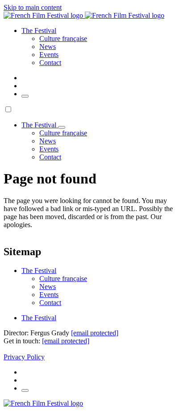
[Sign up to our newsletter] (25, 96)
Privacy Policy (24, 357)
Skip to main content (33, 7)
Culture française (63, 38)
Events (49, 54)
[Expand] (61, 127)
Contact (50, 62)
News (47, 46)
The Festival (38, 317)
